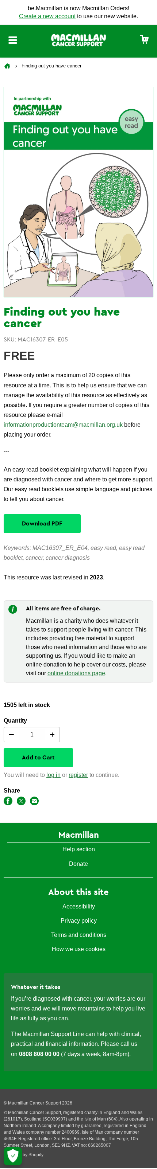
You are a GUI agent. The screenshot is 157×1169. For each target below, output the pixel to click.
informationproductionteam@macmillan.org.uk (63, 425)
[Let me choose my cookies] (13, 1156)
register (78, 775)
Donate (78, 864)
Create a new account (47, 16)
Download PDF (42, 524)
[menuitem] (144, 40)
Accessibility (78, 906)
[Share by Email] (34, 802)
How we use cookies (79, 949)
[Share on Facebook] (8, 802)
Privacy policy (79, 921)
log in (53, 775)
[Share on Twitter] (21, 802)
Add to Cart (38, 758)
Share (12, 790)
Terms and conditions (78, 935)
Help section (78, 849)
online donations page (76, 673)
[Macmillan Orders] (78, 39)
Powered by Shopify (23, 1154)
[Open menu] (13, 41)
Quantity (15, 721)
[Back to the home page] (8, 66)
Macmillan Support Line (53, 1034)
